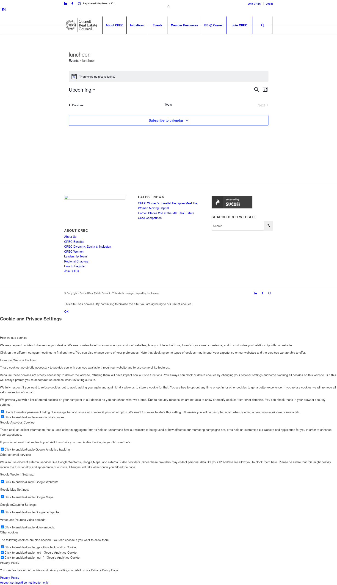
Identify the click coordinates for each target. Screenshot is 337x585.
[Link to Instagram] (79, 3)
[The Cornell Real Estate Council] (81, 25)
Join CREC (254, 3)
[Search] (262, 25)
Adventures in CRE (170, 293)
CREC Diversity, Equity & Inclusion (87, 246)
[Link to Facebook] (72, 3)
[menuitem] (254, 3)
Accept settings (10, 582)
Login (269, 3)
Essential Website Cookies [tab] (18, 360)
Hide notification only (35, 582)
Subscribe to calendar (166, 120)
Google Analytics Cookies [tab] (17, 422)
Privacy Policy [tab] (9, 562)
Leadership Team (75, 256)
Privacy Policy (9, 577)
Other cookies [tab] (9, 532)
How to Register (74, 266)
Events (74, 60)
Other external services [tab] (15, 454)
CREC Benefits (74, 241)
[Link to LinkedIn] (65, 3)
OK (66, 311)
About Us (70, 236)
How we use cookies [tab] (13, 337)
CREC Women (73, 251)
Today (168, 104)
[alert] (168, 76)
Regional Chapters (76, 261)
